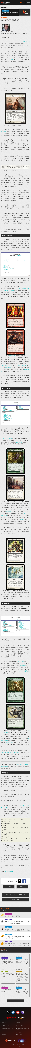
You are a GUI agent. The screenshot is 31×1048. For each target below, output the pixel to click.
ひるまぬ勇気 (20, 408)
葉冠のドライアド (6, 415)
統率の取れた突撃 (21, 258)
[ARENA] (19, 255)
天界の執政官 (5, 419)
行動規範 (18, 1022)
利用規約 (4, 1022)
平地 (4, 258)
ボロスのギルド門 (6, 261)
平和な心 (19, 407)
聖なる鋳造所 (5, 260)
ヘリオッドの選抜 (21, 623)
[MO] (16, 255)
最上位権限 (20, 622)
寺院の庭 (5, 408)
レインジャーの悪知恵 (23, 671)
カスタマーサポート (20, 1025)
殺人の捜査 (20, 626)
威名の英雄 (5, 269)
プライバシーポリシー (7, 1025)
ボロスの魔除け (21, 259)
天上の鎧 (10, 60)
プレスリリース (19, 1032)
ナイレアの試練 (21, 625)
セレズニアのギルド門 (7, 410)
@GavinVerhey (9, 871)
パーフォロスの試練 (21, 261)
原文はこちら (26, 42)
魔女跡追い (17, 752)
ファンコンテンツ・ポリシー (8, 1028)
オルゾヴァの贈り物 (21, 628)
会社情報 (4, 1034)
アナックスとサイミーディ (8, 268)
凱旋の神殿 (5, 261)
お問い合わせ (19, 1034)
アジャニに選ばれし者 (7, 418)
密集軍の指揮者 (6, 267)
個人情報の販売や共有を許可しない (22, 1028)
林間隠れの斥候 (6, 752)
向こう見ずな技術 (21, 260)
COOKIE (4, 1032)
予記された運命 (9, 742)
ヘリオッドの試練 (21, 624)
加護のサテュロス (6, 416)
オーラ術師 (5, 417)
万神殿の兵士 (5, 265)
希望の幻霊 (5, 266)
